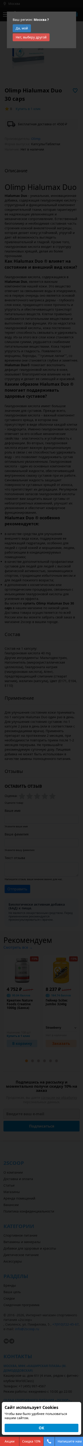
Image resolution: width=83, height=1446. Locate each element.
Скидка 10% (31, 1441)
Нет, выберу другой (31, 37)
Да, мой (22, 28)
